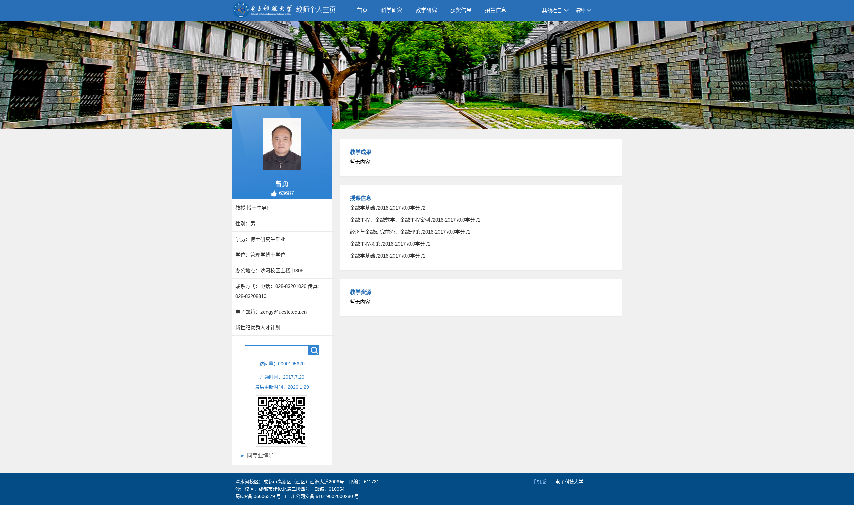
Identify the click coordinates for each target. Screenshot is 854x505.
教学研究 (426, 10)
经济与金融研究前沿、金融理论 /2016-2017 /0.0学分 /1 (410, 232)
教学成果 (360, 152)
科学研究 (391, 10)
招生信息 (495, 10)
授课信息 (360, 198)
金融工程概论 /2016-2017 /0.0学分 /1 (390, 244)
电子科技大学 (569, 481)
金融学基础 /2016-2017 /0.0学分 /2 (387, 208)
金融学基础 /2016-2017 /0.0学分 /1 (387, 256)
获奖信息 (461, 10)
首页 (362, 10)
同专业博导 (260, 455)
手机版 (539, 481)
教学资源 (360, 292)
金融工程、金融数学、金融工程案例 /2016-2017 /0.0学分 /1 (415, 220)
